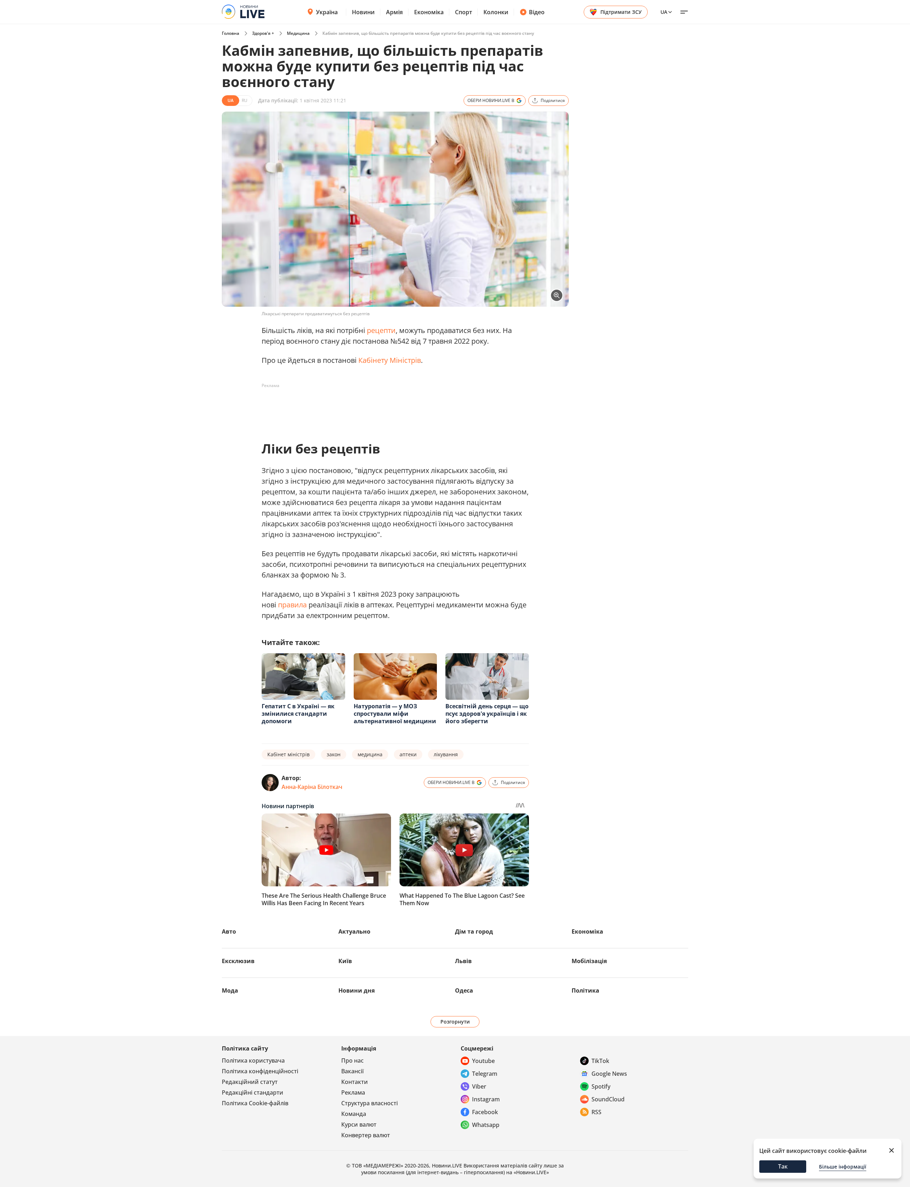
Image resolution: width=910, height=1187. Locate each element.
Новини (363, 12)
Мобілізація (589, 961)
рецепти (381, 330)
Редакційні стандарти (252, 1092)
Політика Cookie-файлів (255, 1103)
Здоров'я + (263, 33)
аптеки (408, 754)
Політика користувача (253, 1060)
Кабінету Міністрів (389, 360)
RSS (596, 1112)
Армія (394, 12)
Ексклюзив (238, 961)
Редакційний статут (250, 1082)
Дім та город (474, 931)
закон (334, 754)
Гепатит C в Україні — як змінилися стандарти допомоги (298, 713)
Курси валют (358, 1124)
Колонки (495, 12)
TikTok (600, 1061)
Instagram (486, 1099)
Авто (229, 931)
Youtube (483, 1061)
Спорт (463, 12)
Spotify (601, 1086)
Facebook (485, 1112)
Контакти (354, 1082)
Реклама (353, 1092)
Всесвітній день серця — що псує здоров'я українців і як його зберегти (487, 713)
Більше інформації (842, 1166)
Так (783, 1166)
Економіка (429, 12)
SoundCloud (608, 1099)
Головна (230, 33)
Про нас (352, 1060)
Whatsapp (485, 1125)
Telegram (484, 1074)
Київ (345, 961)
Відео (537, 12)
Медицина (298, 33)
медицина (370, 754)
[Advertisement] (391, 407)
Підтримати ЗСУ (621, 12)
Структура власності (369, 1103)
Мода (230, 990)
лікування (446, 754)
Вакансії (352, 1071)
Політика (585, 990)
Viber (479, 1086)
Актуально (354, 931)
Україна (327, 12)
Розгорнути (455, 1021)
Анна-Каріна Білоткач (312, 787)
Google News (609, 1074)
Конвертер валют (365, 1135)
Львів (463, 961)
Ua (663, 12)
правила (292, 604)
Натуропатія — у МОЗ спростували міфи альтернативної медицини (395, 713)
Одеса (464, 990)
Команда (353, 1114)
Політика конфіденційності (260, 1071)
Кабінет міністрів (288, 754)
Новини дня (356, 990)
